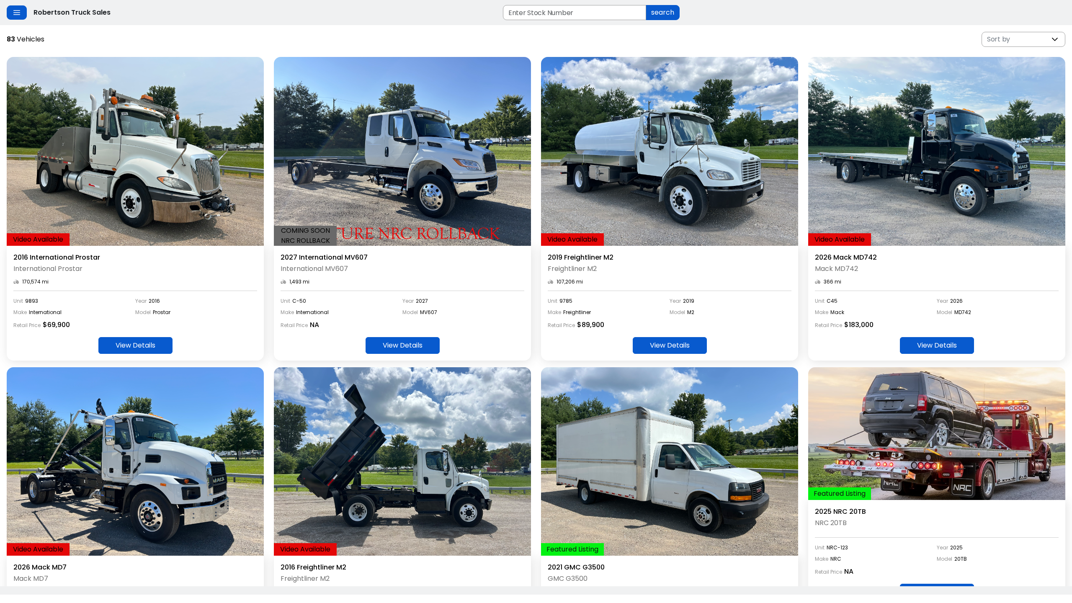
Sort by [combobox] (998, 39)
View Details (135, 345)
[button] (1055, 39)
